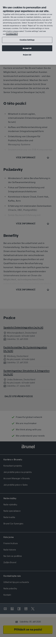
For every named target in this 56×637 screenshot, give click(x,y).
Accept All (27, 48)
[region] (28, 32)
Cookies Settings (27, 40)
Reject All (27, 55)
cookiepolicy (11, 34)
